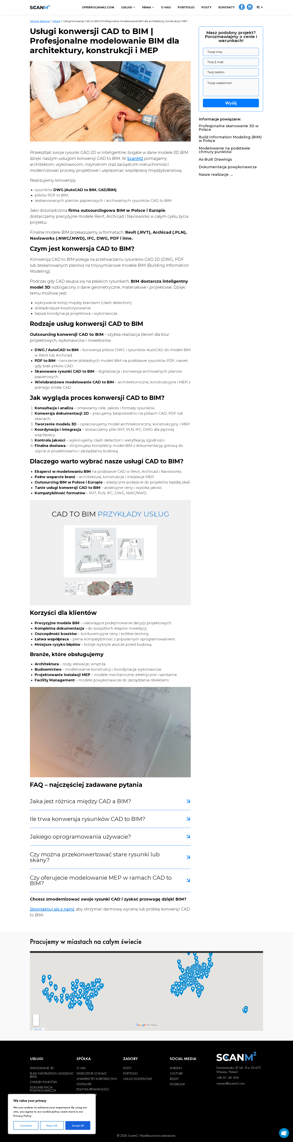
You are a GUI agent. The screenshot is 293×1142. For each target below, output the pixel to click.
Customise (26, 1125)
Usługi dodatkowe (137, 1078)
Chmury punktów (43, 1082)
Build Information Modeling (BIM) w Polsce (230, 139)
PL (258, 7)
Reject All (51, 1125)
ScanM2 (135, 158)
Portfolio (186, 7)
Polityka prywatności (93, 1089)
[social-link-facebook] (242, 7)
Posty (206, 7)
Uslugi (56, 21)
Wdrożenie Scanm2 (92, 1073)
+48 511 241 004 (227, 1078)
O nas (166, 7)
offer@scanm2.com (98, 7)
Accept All (78, 1125)
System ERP (84, 1084)
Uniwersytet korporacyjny (97, 1078)
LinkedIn (176, 1068)
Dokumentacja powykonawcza (228, 167)
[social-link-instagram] (250, 7)
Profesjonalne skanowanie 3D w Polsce (229, 128)
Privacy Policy (22, 1116)
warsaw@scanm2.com (230, 1083)
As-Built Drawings (215, 159)
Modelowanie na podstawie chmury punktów (224, 150)
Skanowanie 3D (42, 1068)
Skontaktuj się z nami (52, 909)
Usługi (126, 7)
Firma (146, 7)
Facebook (177, 1084)
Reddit (174, 1078)
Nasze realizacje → (216, 175)
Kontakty (226, 7)
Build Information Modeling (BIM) (52, 1075)
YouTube (176, 1073)
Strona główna (40, 21)
